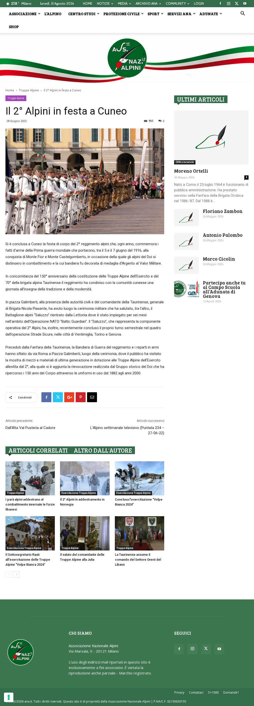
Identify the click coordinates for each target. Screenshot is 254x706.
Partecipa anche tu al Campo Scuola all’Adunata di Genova (224, 289)
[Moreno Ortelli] (211, 137)
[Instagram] (228, 3)
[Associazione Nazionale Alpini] (127, 58)
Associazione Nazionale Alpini (93, 645)
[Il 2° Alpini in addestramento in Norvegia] (84, 478)
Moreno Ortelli (191, 171)
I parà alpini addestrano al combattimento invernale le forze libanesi (30, 504)
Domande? (231, 692)
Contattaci (196, 692)
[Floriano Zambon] (186, 217)
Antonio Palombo (223, 235)
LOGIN (199, 3)
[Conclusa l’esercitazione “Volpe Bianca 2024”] (139, 478)
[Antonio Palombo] (186, 241)
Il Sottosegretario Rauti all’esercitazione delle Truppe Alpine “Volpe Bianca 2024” (27, 559)
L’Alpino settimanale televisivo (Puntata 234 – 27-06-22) (127, 430)
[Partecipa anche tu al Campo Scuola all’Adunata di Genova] (186, 289)
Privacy (179, 692)
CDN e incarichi (185, 162)
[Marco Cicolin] (186, 265)
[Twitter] (236, 3)
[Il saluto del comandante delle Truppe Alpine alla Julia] (84, 533)
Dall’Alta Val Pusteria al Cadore (30, 428)
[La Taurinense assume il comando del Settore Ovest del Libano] (139, 533)
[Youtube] (245, 3)
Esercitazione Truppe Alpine (79, 493)
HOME (87, 3)
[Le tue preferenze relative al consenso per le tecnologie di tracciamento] (8, 697)
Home (9, 90)
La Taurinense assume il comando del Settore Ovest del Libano (138, 559)
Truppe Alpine (29, 90)
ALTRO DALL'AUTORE (103, 450)
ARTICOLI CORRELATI (38, 450)
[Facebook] (220, 3)
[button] (243, 13)
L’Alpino (52, 13)
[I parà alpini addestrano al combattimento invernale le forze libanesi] (30, 478)
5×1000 (213, 692)
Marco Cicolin (219, 259)
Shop (14, 26)
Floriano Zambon (223, 211)
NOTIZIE (103, 3)
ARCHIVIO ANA (147, 3)
